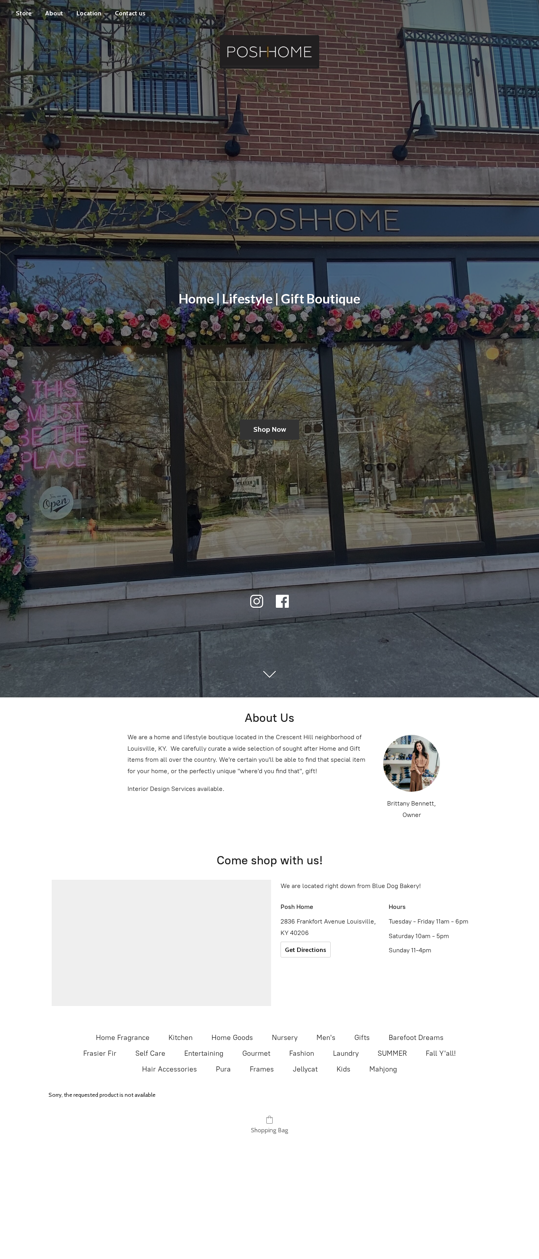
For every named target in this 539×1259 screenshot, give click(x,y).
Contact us (130, 13)
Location (89, 13)
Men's (325, 1037)
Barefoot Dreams (416, 1037)
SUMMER (392, 1053)
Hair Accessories (169, 1069)
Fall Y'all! (441, 1053)
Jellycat (305, 1069)
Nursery (285, 1037)
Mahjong (383, 1069)
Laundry (346, 1053)
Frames (262, 1069)
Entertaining (203, 1053)
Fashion (301, 1053)
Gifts (362, 1037)
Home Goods (232, 1037)
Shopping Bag (269, 1130)
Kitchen (180, 1037)
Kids (343, 1069)
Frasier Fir (99, 1053)
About (54, 13)
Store (24, 13)
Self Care (150, 1053)
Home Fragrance (123, 1037)
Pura (223, 1069)
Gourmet (256, 1053)
